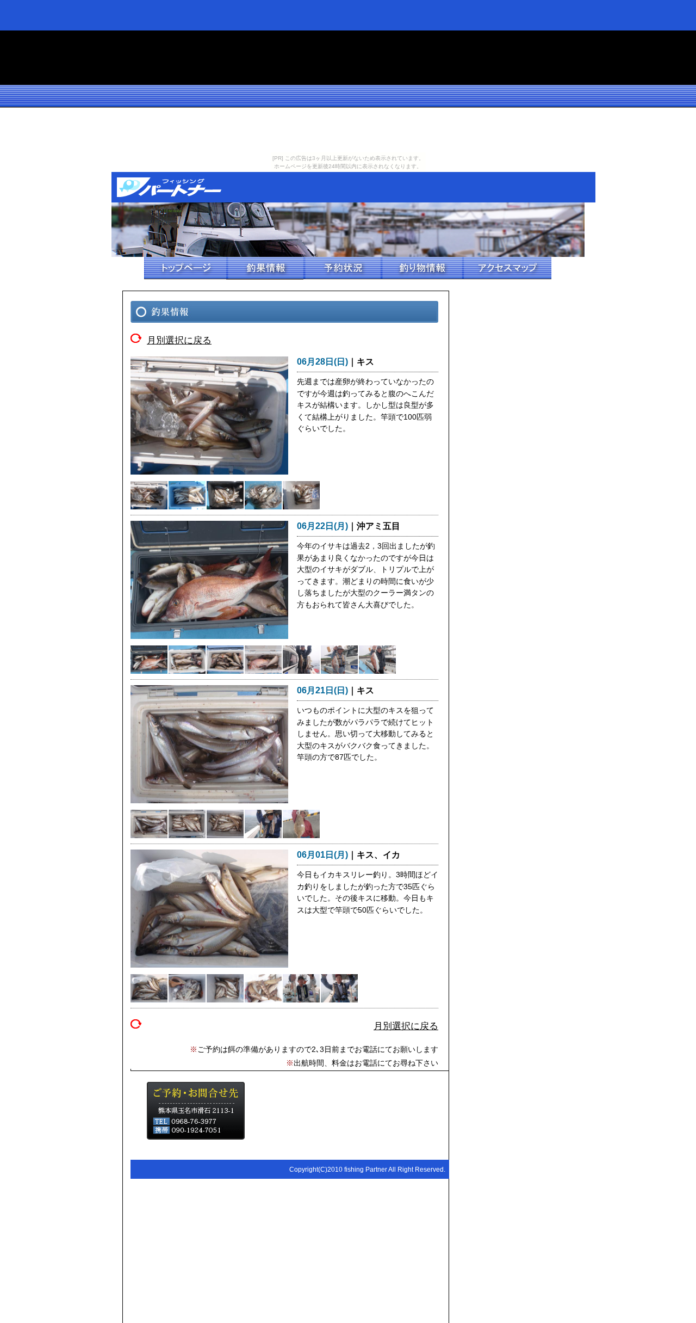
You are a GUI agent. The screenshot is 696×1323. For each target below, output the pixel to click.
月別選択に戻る (179, 339)
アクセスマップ (506, 268)
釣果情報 (264, 268)
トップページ (185, 268)
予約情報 (342, 268)
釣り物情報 (421, 268)
